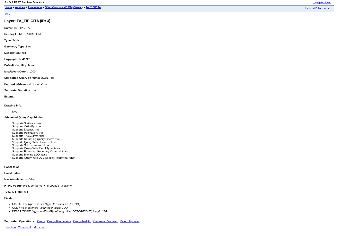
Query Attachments (59, 221)
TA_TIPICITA (93, 7)
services (20, 7)
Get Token (325, 2)
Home (8, 7)
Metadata (39, 227)
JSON (7, 14)
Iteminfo (11, 227)
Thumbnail (24, 227)
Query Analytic (82, 221)
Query (41, 221)
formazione (35, 7)
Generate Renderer (105, 221)
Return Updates (129, 221)
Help (308, 8)
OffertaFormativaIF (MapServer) (64, 7)
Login (316, 2)
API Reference (322, 8)
